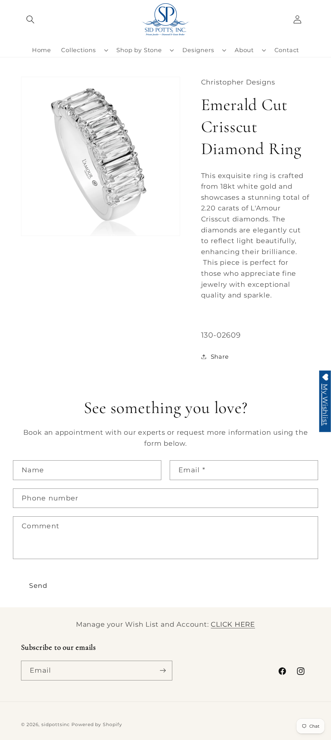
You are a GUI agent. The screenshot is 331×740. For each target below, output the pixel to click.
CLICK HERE (233, 624)
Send (38, 585)
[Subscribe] (163, 670)
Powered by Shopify (96, 724)
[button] (30, 19)
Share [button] (220, 356)
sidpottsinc (55, 724)
